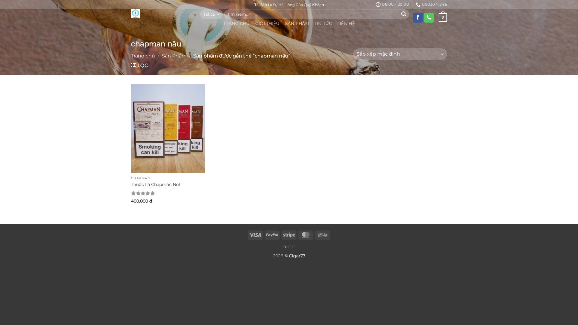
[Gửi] (404, 14)
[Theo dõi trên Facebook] (418, 18)
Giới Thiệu (267, 23)
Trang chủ (143, 56)
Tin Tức (323, 23)
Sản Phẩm (297, 23)
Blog (288, 247)
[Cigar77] (161, 13)
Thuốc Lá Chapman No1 (155, 184)
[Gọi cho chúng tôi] (429, 18)
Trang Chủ (236, 23)
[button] (139, 65)
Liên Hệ (346, 23)
